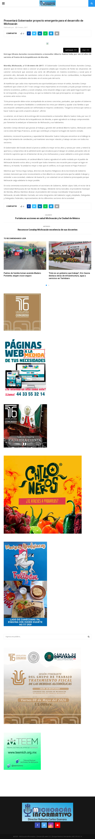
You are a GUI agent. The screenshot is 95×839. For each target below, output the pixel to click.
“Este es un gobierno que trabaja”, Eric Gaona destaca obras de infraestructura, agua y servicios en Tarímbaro (69, 276)
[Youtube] (57, 825)
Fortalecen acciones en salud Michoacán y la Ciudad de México (47, 218)
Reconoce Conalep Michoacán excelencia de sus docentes (47, 229)
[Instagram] (51, 825)
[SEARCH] (88, 636)
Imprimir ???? (71, 50)
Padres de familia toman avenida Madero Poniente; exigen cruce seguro (22, 274)
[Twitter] (44, 825)
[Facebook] (37, 825)
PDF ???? (85, 50)
